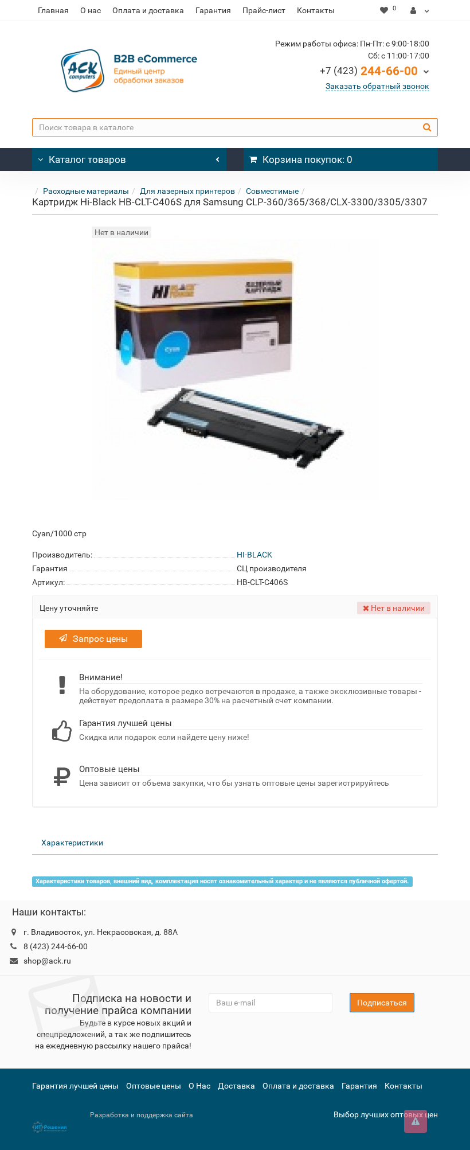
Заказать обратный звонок (377, 86)
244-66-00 (369, 71)
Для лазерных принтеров (187, 191)
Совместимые (272, 191)
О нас (90, 10)
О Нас (199, 1085)
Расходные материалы (86, 191)
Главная (53, 10)
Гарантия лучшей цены (75, 1085)
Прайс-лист (263, 10)
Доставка (236, 1085)
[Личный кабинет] (420, 10)
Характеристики (72, 842)
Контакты (316, 10)
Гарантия (213, 10)
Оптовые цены (153, 1085)
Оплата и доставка (148, 10)
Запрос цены (100, 638)
